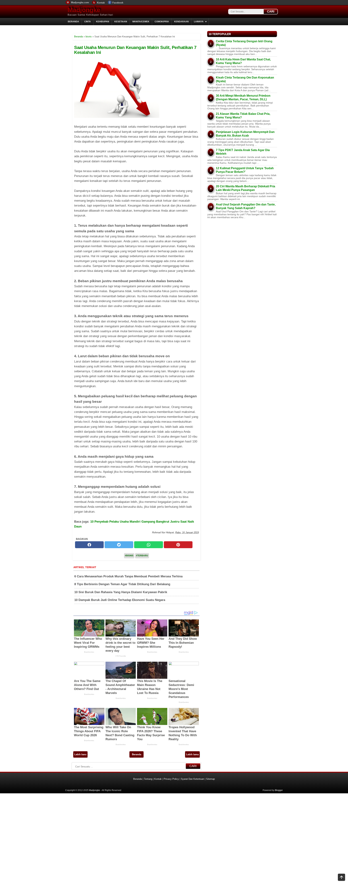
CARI (270, 11)
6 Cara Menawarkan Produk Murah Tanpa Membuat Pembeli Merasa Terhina (128, 576)
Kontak (101, 2)
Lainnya (199, 21)
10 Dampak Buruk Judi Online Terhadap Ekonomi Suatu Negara (119, 600)
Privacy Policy (171, 779)
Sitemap (210, 779)
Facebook (117, 2)
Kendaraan (181, 21)
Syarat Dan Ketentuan (192, 779)
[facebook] (89, 544)
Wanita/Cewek (140, 21)
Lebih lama (192, 754)
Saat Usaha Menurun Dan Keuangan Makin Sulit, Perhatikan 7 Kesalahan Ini (135, 50)
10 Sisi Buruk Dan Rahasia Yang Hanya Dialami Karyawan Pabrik (120, 592)
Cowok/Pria (162, 21)
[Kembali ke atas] (341, 878)
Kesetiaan (120, 21)
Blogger (279, 790)
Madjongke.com (80, 2)
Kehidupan (102, 21)
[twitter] (119, 544)
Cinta (87, 21)
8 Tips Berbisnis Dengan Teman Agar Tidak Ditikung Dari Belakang (122, 584)
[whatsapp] (148, 544)
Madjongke (84, 9)
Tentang (148, 779)
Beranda (73, 21)
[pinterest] (178, 544)
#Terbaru (142, 555)
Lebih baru (80, 754)
